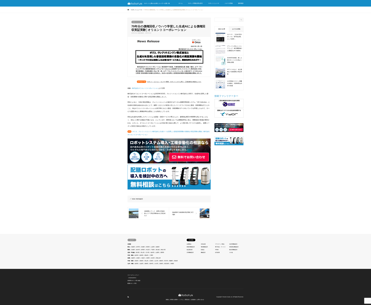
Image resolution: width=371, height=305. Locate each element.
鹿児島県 (166, 263)
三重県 (151, 255)
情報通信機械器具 (234, 247)
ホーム (181, 3)
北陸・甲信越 (131, 252)
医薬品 (202, 249)
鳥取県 (136, 260)
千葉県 (152, 249)
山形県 (152, 247)
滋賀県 (133, 258)
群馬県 (143, 249)
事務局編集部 (139, 199)
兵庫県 (148, 258)
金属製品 (189, 244)
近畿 (129, 258)
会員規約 (193, 299)
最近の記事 (221, 29)
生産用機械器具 (233, 244)
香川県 (166, 260)
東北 (129, 247)
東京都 (157, 249)
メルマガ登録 (229, 3)
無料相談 (240, 3)
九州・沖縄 (130, 263)
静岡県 (141, 255)
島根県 (141, 260)
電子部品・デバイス (220, 247)
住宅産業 (217, 252)
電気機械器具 (204, 247)
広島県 (151, 260)
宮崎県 (161, 263)
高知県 (176, 260)
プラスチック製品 (219, 244)
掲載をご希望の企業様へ (172, 299)
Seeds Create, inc (227, 297)
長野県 (162, 252)
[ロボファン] (185, 295)
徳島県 (161, 260)
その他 (231, 252)
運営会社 (187, 299)
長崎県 (146, 263)
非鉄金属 (203, 244)
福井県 (152, 252)
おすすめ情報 (236, 29)
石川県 (147, 252)
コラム (181, 299)
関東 (129, 249)
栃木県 (138, 249)
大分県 (156, 263)
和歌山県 (158, 258)
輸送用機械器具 (233, 249)
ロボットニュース (213, 3)
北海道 (129, 244)
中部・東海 (130, 255)
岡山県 (146, 260)
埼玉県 (148, 249)
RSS (128, 297)
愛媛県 (171, 260)
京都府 (138, 258)
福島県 (157, 247)
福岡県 (136, 263)
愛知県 (146, 255)
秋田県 (148, 247)
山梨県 (157, 252)
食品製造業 (189, 249)
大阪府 (143, 258)
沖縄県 (172, 263)
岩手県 (138, 247)
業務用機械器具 (191, 247)
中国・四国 (130, 260)
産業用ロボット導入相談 (134, 280)
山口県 (156, 260)
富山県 (142, 252)
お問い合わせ (200, 299)
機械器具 (203, 252)
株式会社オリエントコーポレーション (145, 88)
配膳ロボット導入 (132, 283)
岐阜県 (136, 255)
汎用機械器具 (190, 252)
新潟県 (137, 252)
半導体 (217, 249)
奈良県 (152, 258)
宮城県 (143, 247)
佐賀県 (141, 263)
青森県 (133, 247)
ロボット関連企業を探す (195, 3)
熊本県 (151, 263)
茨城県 (133, 249)
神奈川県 (163, 249)
